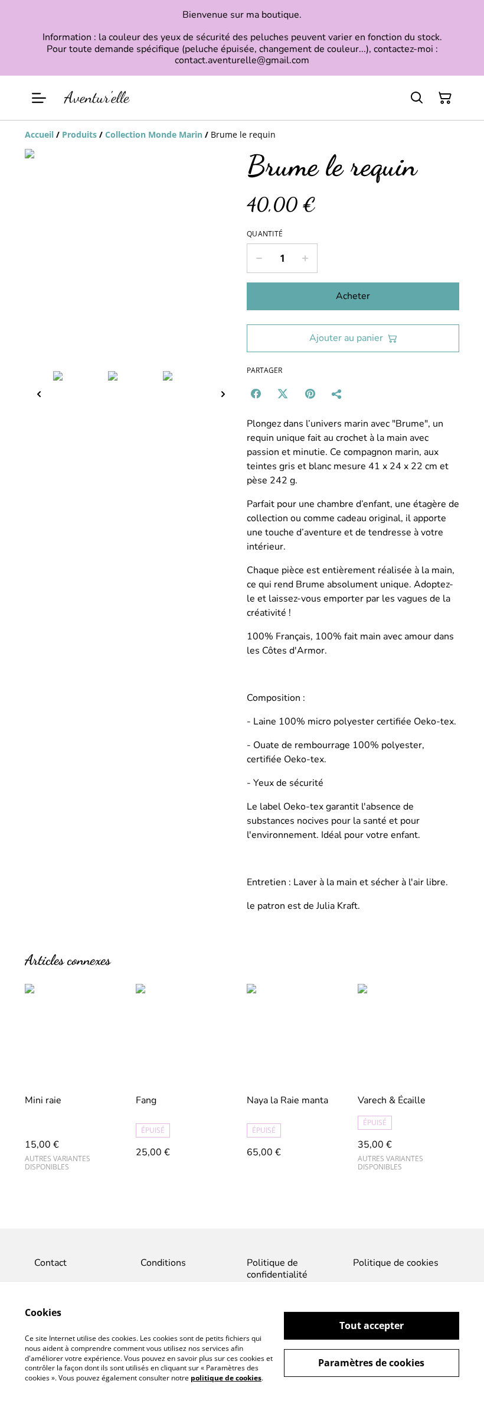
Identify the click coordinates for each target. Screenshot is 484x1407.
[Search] (417, 98)
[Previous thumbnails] (39, 394)
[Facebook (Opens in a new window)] (255, 393)
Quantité (265, 234)
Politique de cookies (396, 1262)
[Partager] (337, 393)
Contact (50, 1262)
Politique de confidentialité (277, 1268)
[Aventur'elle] (97, 98)
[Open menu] (39, 98)
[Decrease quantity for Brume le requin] (259, 258)
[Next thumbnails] (223, 394)
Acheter (353, 296)
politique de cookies (226, 1378)
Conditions (163, 1262)
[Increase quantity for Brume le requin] (305, 258)
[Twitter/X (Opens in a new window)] (283, 393)
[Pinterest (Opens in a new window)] (310, 393)
